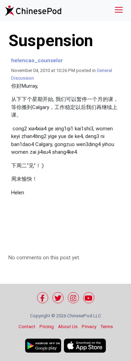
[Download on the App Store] (85, 346)
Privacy (89, 326)
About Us (68, 326)
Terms (107, 326)
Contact (27, 326)
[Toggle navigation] (119, 11)
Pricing (46, 326)
